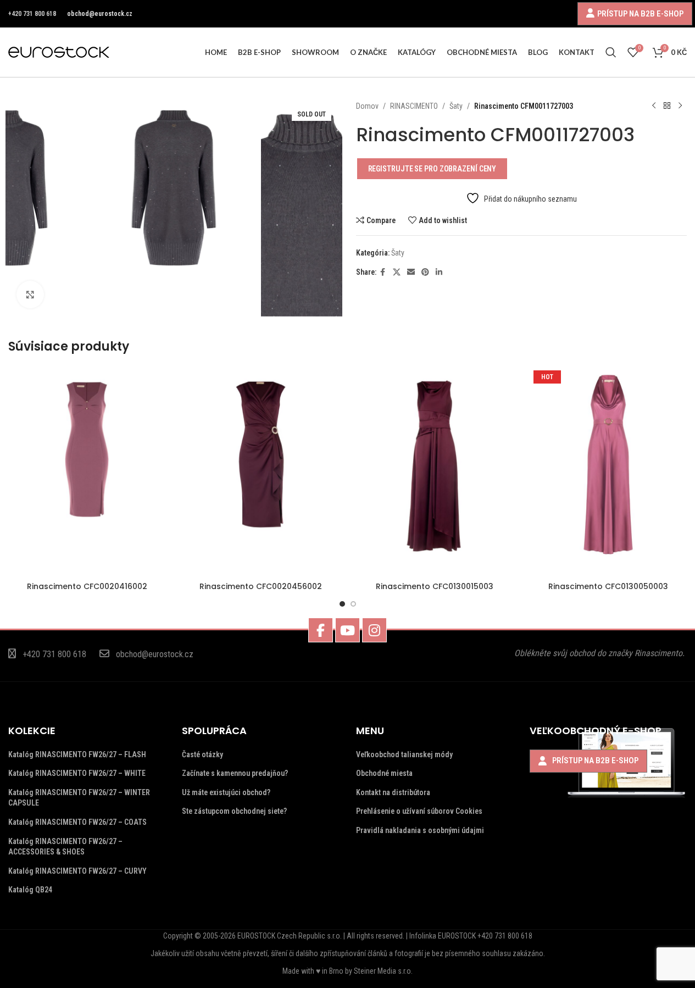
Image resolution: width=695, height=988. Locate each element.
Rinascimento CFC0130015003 (434, 586)
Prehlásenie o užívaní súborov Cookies (419, 811)
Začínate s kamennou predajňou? (235, 773)
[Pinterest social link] (425, 272)
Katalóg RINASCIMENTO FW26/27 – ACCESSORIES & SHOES (65, 847)
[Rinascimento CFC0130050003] (608, 471)
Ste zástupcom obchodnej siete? (234, 811)
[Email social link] (411, 272)
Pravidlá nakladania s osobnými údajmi (420, 830)
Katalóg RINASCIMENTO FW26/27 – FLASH (77, 754)
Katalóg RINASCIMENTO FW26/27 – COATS (77, 822)
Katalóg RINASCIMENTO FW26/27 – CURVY (77, 871)
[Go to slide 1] (342, 604)
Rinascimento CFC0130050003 (608, 586)
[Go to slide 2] (353, 604)
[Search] (611, 52)
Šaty (456, 106)
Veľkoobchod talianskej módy (404, 754)
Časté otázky (202, 754)
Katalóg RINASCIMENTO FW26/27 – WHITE (77, 773)
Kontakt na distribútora (393, 792)
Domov (367, 106)
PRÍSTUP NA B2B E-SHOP (640, 13)
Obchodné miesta (384, 773)
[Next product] (680, 106)
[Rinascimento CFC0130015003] (434, 471)
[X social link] (397, 272)
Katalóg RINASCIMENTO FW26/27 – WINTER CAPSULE (79, 798)
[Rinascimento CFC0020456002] (260, 471)
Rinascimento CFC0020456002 (260, 586)
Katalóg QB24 (30, 889)
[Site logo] (58, 51)
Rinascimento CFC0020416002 (87, 586)
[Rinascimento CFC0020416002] (86, 471)
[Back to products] (667, 106)
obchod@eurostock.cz (99, 14)
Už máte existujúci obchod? (226, 792)
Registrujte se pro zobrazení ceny (432, 168)
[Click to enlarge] (30, 294)
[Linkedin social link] (439, 272)
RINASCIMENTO (414, 106)
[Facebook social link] (383, 272)
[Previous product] (653, 106)
